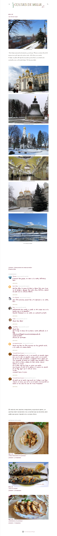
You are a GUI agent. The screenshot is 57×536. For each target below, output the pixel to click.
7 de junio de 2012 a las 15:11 (23, 326)
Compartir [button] (10, 267)
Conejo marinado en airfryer (17, 455)
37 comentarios (17, 490)
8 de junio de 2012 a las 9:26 (30, 353)
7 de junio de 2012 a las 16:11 (28, 343)
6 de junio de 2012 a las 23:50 (22, 276)
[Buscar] (48, 4)
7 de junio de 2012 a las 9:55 (20, 307)
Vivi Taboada (16, 297)
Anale (14, 318)
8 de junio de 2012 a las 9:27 (30, 377)
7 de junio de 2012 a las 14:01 (21, 318)
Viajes (14, 269)
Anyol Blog (15, 326)
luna (14, 307)
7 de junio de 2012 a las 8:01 (23, 286)
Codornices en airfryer (15, 521)
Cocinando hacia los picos (18, 353)
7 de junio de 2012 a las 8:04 (25, 297)
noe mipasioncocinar (17, 343)
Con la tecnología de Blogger (29, 531)
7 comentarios (17, 523)
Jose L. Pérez (15, 286)
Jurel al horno (12, 488)
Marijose (14, 276)
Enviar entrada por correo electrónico (23, 267)
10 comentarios (17, 458)
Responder (15, 283)
